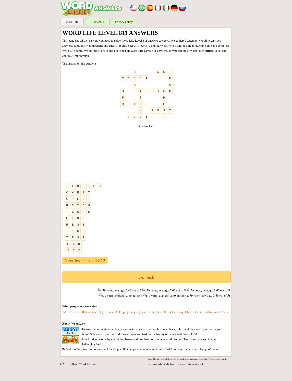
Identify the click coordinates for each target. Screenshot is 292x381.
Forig (180, 312)
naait (217, 312)
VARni (208, 312)
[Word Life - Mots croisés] (158, 7)
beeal (77, 312)
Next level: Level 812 (84, 260)
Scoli (151, 312)
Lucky (171, 312)
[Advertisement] (146, 152)
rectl (163, 312)
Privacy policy (124, 21)
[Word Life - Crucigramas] (150, 7)
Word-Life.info (88, 364)
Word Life (72, 21)
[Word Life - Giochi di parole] (166, 7)
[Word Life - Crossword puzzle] (134, 7)
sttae (94, 312)
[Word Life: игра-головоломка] (182, 7)
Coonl (198, 312)
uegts (134, 312)
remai (110, 312)
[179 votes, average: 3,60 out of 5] (120, 290)
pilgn (126, 312)
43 (157, 312)
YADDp (67, 312)
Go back (146, 277)
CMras (189, 312)
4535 (225, 312)
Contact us (97, 21)
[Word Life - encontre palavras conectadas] (142, 7)
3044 (118, 312)
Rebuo (86, 312)
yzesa (142, 312)
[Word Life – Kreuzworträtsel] (174, 7)
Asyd (102, 312)
